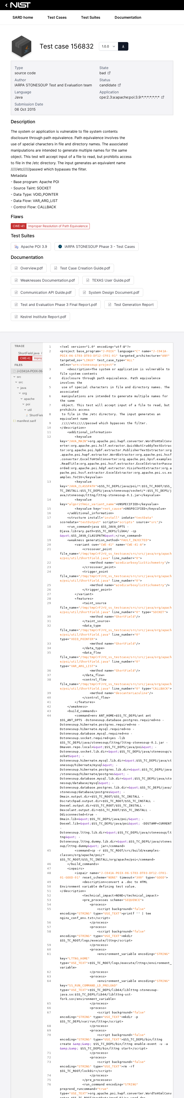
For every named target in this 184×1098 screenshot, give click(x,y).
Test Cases (57, 17)
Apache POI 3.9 (34, 246)
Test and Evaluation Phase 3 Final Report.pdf (58, 304)
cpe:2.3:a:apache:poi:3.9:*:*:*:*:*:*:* (129, 97)
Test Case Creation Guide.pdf (85, 268)
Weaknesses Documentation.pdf (47, 280)
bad (102, 73)
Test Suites (90, 17)
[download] (123, 46)
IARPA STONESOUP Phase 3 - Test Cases (100, 246)
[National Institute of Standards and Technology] (17, 6)
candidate (107, 85)
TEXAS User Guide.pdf (111, 280)
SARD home (23, 17)
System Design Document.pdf (114, 292)
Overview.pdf (31, 268)
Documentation (128, 17)
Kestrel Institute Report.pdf (43, 316)
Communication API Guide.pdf (46, 292)
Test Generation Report (134, 304)
